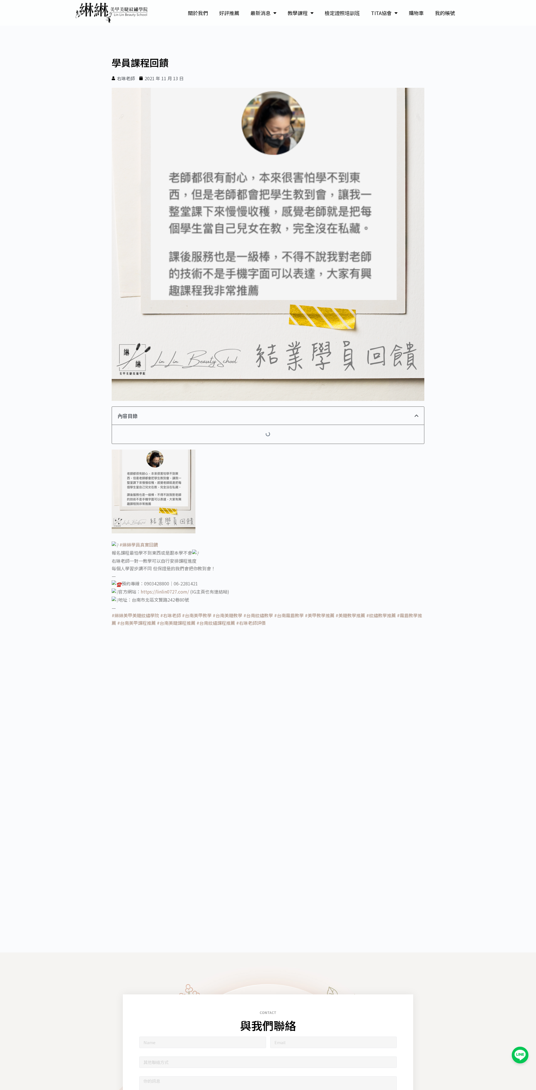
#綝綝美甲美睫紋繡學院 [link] (135, 615)
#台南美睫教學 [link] (227, 615)
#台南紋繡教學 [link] (258, 615)
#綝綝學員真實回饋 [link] (138, 544)
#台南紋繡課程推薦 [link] (216, 623)
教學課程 (298, 12)
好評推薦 (229, 12)
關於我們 (198, 12)
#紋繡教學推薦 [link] (381, 615)
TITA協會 (381, 12)
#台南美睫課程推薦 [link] (176, 623)
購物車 (416, 12)
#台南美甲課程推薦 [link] (136, 623)
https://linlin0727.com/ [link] (165, 591)
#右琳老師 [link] (170, 615)
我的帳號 (445, 12)
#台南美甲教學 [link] (197, 615)
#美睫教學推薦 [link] (350, 615)
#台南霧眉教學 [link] (289, 615)
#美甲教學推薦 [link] (319, 615)
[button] (416, 415)
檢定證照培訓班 (342, 12)
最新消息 (260, 12)
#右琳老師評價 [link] (251, 623)
